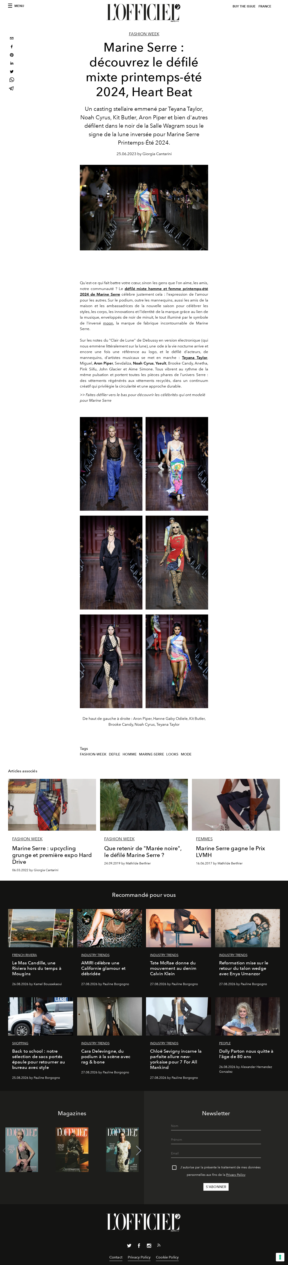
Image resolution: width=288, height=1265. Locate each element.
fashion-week (93, 754)
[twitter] (11, 72)
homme (130, 754)
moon (108, 323)
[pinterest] (11, 55)
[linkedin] (11, 64)
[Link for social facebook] (139, 1246)
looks (172, 754)
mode (186, 754)
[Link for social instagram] (149, 1246)
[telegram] (11, 89)
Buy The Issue (244, 6)
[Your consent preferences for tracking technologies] (280, 1257)
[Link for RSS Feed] (159, 1246)
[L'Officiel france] (144, 13)
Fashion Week (144, 34)
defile (114, 754)
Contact (115, 1257)
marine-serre (151, 754)
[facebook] (11, 47)
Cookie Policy (167, 1257)
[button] (139, 1151)
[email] (11, 39)
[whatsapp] (11, 80)
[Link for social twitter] (129, 1246)
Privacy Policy (235, 1175)
